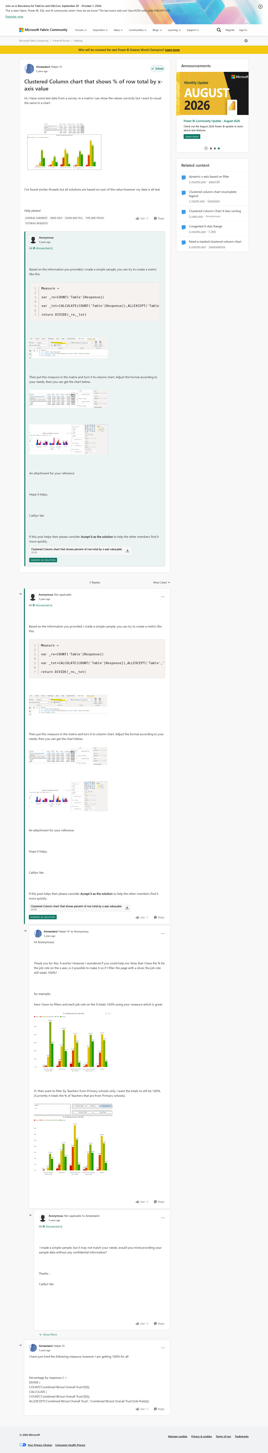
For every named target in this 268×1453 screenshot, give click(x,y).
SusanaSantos (217, 247)
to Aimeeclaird (90, 1216)
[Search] (219, 30)
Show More (50, 1334)
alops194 (214, 182)
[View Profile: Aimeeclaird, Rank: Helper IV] (29, 69)
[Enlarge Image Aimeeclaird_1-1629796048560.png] (73, 1139)
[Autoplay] (206, 148)
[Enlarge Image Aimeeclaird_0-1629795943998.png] (73, 1042)
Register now (14, 16)
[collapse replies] (20, 594)
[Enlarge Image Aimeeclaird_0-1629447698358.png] (63, 146)
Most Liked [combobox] (161, 582)
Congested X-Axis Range (205, 226)
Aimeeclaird (43, 67)
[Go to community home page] (43, 30)
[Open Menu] (246, 40)
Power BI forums (61, 40)
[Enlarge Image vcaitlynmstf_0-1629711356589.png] (68, 348)
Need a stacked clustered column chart (215, 241)
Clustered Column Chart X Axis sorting (215, 211)
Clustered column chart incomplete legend (212, 194)
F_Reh (212, 231)
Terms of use (223, 1436)
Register (230, 30)
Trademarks (242, 1436)
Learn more (172, 50)
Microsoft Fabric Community (34, 40)
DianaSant (214, 201)
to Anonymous (79, 931)
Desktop (78, 40)
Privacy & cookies (201, 1436)
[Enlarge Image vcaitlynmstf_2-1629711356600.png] (68, 439)
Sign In (243, 30)
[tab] (211, 148)
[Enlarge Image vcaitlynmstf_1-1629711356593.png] (68, 399)
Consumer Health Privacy (70, 1445)
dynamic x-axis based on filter (209, 176)
